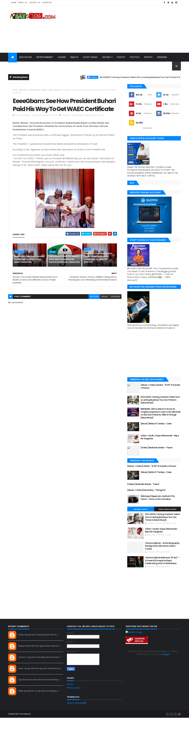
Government (34, 90)
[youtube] (172, 2)
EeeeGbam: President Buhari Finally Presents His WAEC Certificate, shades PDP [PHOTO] (98, 258)
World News (17, 66)
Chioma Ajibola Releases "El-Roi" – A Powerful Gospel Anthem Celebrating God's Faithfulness (162, 560)
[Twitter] (175, 714)
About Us (22, 2)
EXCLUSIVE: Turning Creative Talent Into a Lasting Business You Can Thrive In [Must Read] (134, 77)
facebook (115, 296)
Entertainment (44, 57)
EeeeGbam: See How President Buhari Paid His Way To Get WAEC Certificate (29, 259)
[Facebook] (167, 714)
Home (13, 2)
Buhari (52, 252)
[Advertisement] (127, 29)
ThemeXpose (25, 714)
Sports (148, 57)
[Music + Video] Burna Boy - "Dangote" (146, 490)
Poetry (121, 57)
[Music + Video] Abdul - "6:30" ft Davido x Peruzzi (160, 386)
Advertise (47, 2)
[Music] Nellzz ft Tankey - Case (156, 423)
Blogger (166, 654)
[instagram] (176, 2)
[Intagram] (171, 714)
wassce (57, 90)
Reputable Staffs (167, 509)
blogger (94, 296)
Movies (106, 57)
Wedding (162, 57)
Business (82, 77)
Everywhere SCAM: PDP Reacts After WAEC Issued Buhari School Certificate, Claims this (64, 259)
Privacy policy (74, 687)
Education (25, 57)
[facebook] (164, 2)
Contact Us (34, 2)
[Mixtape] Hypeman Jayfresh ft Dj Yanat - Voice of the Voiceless (158, 498)
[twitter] (168, 2)
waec (50, 90)
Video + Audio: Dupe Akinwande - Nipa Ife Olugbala (160, 437)
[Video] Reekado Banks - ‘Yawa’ (157, 447)
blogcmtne (23, 632)
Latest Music (90, 57)
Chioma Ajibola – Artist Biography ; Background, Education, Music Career (162, 546)
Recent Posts (141, 509)
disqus (104, 296)
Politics (134, 57)
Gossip (62, 57)
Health (74, 57)
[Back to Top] (179, 714)
